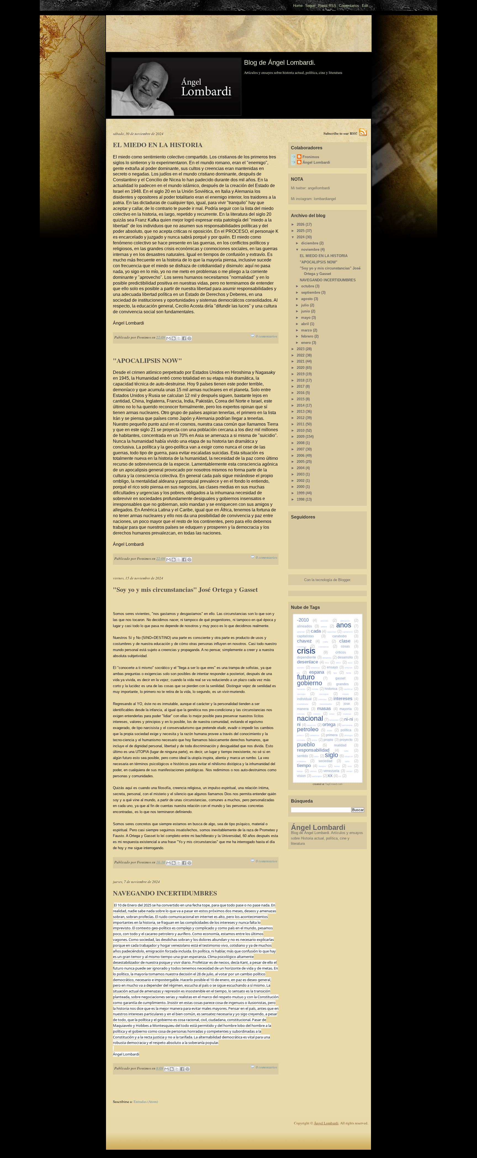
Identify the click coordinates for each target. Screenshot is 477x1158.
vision (304, 776)
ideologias (328, 694)
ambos (327, 627)
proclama (304, 740)
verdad (352, 771)
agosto (307, 299)
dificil (341, 663)
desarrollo (348, 657)
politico (303, 735)
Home (298, 6)
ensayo (335, 667)
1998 (301, 499)
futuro (312, 677)
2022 (301, 355)
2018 (301, 380)
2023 (301, 349)
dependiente (309, 657)
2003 (301, 474)
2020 (301, 368)
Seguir (310, 6)
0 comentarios (266, 336)
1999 (301, 493)
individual (307, 699)
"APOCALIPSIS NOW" (147, 360)
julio (305, 305)
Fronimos (311, 157)
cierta (329, 642)
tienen (340, 766)
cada (318, 631)
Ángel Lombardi (316, 162)
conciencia (328, 647)
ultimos (316, 771)
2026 (301, 224)
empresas (318, 668)
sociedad (330, 761)
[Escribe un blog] (173, 338)
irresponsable (330, 704)
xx (333, 775)
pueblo (312, 744)
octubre (308, 286)
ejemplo (303, 668)
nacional (312, 718)
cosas (349, 646)
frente (352, 673)
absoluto (328, 621)
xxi (342, 776)
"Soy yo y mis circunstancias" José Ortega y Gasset (185, 589)
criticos (346, 652)
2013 (301, 411)
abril (305, 324)
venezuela (334, 771)
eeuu (353, 663)
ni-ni (351, 719)
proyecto (349, 739)
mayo (306, 317)
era (302, 673)
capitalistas (311, 636)
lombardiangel (325, 199)
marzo (307, 330)
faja (338, 673)
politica (349, 730)
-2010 (307, 620)
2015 (301, 399)
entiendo (351, 668)
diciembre (310, 243)
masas (327, 708)
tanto (351, 761)
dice (330, 663)
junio (306, 311)
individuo (325, 699)
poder (333, 730)
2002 (301, 481)
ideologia (306, 694)
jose (351, 703)
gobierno (314, 683)
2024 (301, 237)
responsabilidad (318, 750)
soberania (306, 761)
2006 (301, 456)
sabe (351, 751)
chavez (308, 641)
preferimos (317, 735)
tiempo (307, 765)
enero (306, 343)
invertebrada (306, 704)
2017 (301, 386)
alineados (308, 626)
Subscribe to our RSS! (340, 133)
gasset (346, 678)
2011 (301, 424)
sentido (305, 756)
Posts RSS (327, 6)
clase (348, 641)
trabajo (303, 771)
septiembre (311, 292)
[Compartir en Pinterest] (189, 338)
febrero (307, 336)
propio (331, 739)
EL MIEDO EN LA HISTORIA (158, 144)
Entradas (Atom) (146, 1101)
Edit (365, 6)
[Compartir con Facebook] (184, 338)
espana (320, 672)
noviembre (310, 249)
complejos (306, 647)
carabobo (345, 636)
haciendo (304, 689)
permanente (350, 725)
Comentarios (349, 6)
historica (334, 688)
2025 (301, 231)
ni (301, 724)
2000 (301, 487)
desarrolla (329, 658)
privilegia (351, 735)
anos (347, 625)
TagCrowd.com (334, 784)
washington (319, 776)
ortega (331, 724)
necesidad (336, 720)
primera (334, 735)
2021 (301, 361)
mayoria (349, 709)
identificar (351, 689)
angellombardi (319, 188)
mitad (335, 714)
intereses (345, 698)
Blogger (344, 580)
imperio (350, 694)
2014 (301, 405)
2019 (301, 374)
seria (319, 756)
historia (318, 689)
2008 (301, 443)
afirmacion (349, 621)
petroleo (311, 729)
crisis (312, 650)
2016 (301, 393)
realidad (346, 745)
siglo (334, 754)
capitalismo (350, 632)
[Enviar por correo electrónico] (168, 338)
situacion (351, 756)
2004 (301, 468)
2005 (301, 462)
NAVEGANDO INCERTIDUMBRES (165, 893)
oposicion (314, 725)
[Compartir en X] (179, 338)
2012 (301, 418)
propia (317, 740)
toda (353, 766)
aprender (303, 632)
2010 (301, 430)
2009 (301, 436)
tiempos (325, 766)
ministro (320, 714)
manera (306, 709)
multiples (350, 714)
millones (304, 714)
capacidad (334, 632)
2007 (301, 449)
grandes (347, 684)
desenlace (310, 662)
